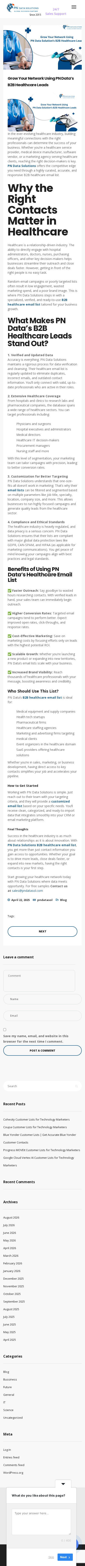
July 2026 (9, 1225)
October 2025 (12, 1294)
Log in (7, 1450)
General (8, 1395)
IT (4, 1402)
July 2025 (9, 1317)
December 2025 (13, 1279)
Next (42, 931)
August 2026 (11, 1217)
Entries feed (11, 1457)
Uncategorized (13, 1418)
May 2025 (9, 1332)
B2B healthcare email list (42, 697)
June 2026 (9, 1233)
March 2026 (10, 1256)
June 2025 (9, 1324)
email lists (16, 490)
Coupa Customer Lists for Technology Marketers (35, 1127)
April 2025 (9, 1340)
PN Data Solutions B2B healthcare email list (42, 845)
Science (8, 1410)
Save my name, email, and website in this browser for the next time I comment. (35, 1038)
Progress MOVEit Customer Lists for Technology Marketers (41, 1150)
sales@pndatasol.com (27, 891)
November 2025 (13, 1286)
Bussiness (10, 1379)
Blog (63, 900)
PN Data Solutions (22, 166)
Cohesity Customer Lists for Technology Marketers (36, 1119)
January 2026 (11, 1271)
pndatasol (45, 900)
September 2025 (14, 1301)
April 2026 (9, 1248)
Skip (51, 1557)
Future (7, 1387)
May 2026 (9, 1240)
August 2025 (11, 1309)
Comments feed (13, 1465)
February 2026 (12, 1263)
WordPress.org (13, 1473)
